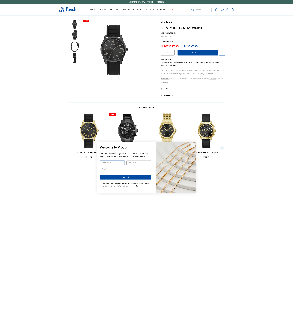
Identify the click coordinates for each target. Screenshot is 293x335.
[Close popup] (193, 145)
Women (102, 10)
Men (111, 10)
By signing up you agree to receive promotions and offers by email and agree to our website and (126, 185)
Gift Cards (149, 10)
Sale (171, 10)
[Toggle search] (193, 10)
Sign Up (125, 177)
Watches (126, 10)
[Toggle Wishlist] (222, 148)
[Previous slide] (72, 25)
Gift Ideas (137, 10)
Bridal (93, 10)
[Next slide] (72, 60)
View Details (79, 165)
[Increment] (172, 52)
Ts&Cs (123, 186)
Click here (212, 79)
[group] (146, 2)
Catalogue (161, 10)
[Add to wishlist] (222, 52)
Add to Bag (198, 53)
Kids (117, 10)
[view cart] (232, 10)
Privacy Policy (134, 186)
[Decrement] (162, 52)
